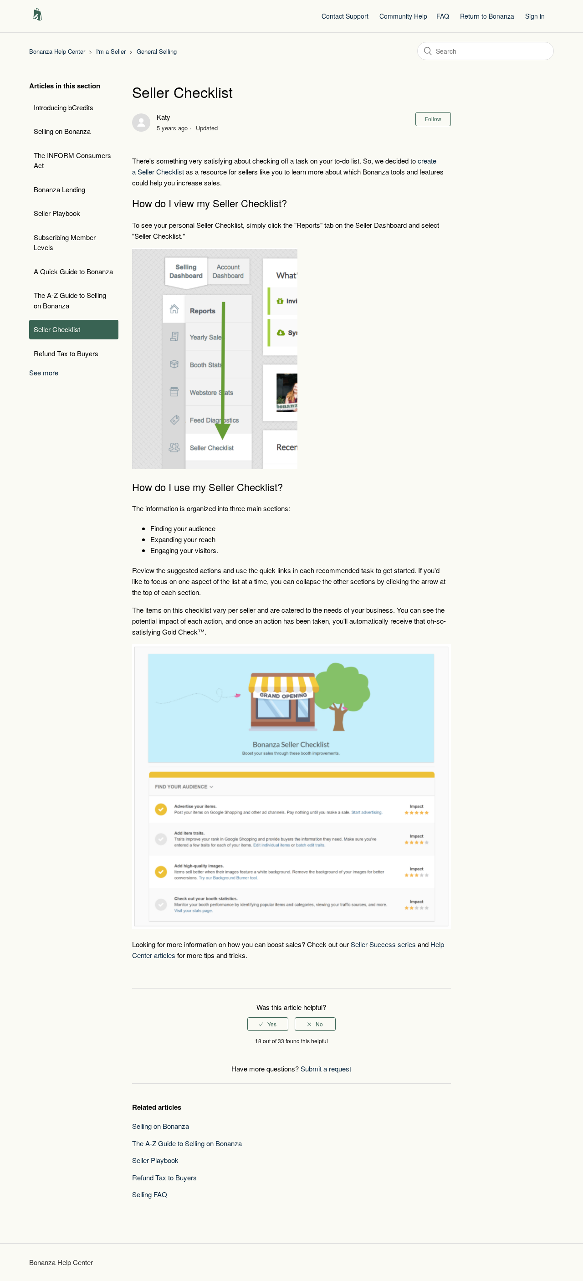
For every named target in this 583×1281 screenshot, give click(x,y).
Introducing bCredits (63, 107)
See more (43, 372)
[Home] (37, 20)
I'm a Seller (111, 51)
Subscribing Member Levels (65, 242)
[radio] (267, 1024)
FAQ (442, 15)
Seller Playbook (57, 213)
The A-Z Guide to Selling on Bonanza (70, 300)
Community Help (403, 15)
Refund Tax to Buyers (66, 353)
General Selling (157, 51)
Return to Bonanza (487, 15)
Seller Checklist (57, 329)
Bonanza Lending (59, 189)
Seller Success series (383, 944)
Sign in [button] (535, 15)
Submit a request (326, 1068)
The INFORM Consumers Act (72, 160)
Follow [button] (433, 119)
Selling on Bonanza (62, 131)
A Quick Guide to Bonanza (73, 271)
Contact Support (345, 15)
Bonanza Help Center (57, 51)
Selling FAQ (149, 1194)
